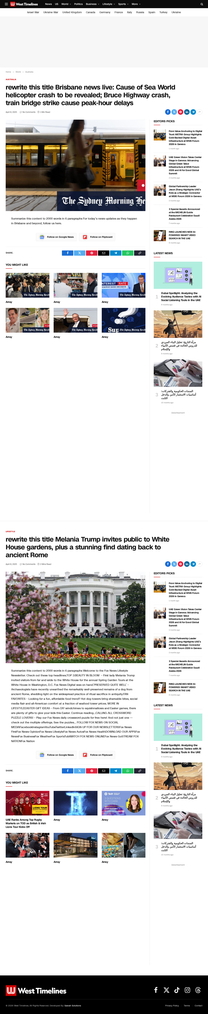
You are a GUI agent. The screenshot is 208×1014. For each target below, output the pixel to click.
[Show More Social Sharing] (199, 112)
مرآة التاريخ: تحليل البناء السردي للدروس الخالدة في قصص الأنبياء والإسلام (179, 345)
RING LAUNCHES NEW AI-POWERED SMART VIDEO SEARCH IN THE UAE (182, 235)
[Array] (27, 285)
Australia (11, 79)
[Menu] (6, 4)
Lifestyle (107, 4)
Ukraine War (50, 12)
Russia (140, 12)
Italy (129, 12)
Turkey (163, 12)
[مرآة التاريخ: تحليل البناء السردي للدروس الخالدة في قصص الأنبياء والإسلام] (178, 324)
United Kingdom (72, 12)
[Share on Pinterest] (180, 112)
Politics (78, 4)
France (119, 12)
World (64, 4)
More (135, 4)
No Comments (29, 112)
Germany (104, 12)
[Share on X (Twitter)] (174, 112)
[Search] (201, 4)
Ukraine (176, 12)
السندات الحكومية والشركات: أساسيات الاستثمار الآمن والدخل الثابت (178, 394)
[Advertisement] (104, 42)
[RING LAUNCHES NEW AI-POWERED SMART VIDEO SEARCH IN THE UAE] (160, 235)
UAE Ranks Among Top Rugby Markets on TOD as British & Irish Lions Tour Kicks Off (26, 823)
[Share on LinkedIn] (187, 112)
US (56, 4)
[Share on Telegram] (193, 112)
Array (9, 302)
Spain (151, 12)
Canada (90, 12)
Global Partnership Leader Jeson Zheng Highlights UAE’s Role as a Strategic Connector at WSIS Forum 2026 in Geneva (185, 191)
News (48, 4)
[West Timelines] (24, 4)
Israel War (33, 12)
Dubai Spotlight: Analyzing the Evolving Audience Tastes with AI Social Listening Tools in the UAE (181, 296)
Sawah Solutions (73, 1005)
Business (91, 4)
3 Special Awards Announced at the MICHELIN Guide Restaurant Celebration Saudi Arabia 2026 (184, 214)
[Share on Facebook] (168, 112)
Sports (122, 4)
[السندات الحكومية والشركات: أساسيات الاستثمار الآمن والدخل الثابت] (178, 373)
